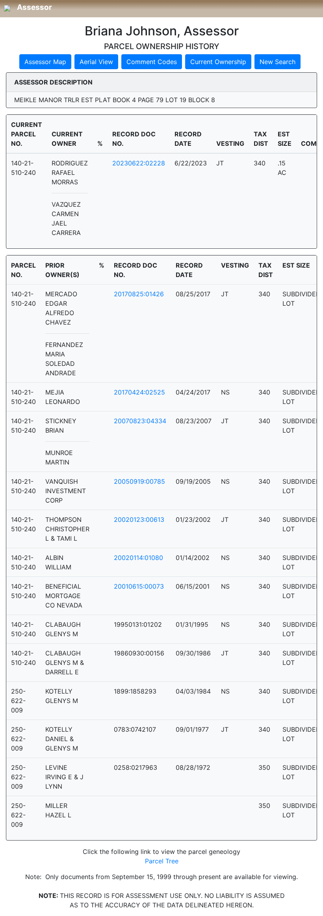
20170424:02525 (139, 392)
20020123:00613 (139, 519)
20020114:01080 (138, 558)
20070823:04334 (140, 421)
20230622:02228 (138, 163)
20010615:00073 (139, 586)
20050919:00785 (139, 481)
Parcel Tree (161, 861)
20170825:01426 (139, 294)
